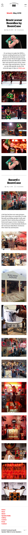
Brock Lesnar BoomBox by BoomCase (14, 23)
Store (3, 512)
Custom (3, 520)
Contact (4, 524)
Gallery (3, 518)
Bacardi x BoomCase (14, 181)
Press (3, 522)
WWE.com (21, 68)
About (3, 514)
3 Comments (20, 30)
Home (3, 510)
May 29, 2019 (9, 30)
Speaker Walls (6, 516)
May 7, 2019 (10, 186)
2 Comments (20, 186)
